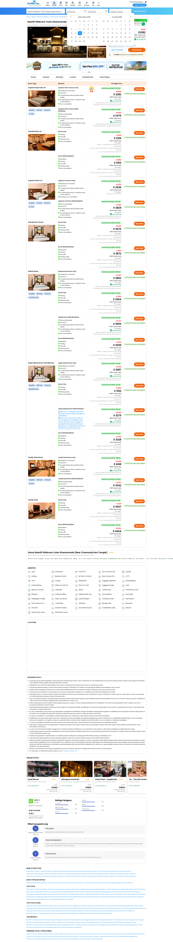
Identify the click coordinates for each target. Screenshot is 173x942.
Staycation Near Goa (87, 906)
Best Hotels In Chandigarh (67, 894)
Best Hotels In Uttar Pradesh (81, 892)
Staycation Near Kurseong (103, 913)
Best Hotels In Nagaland (135, 897)
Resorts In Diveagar (102, 922)
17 (88, 33)
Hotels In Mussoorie (114, 934)
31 (129, 41)
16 (84, 33)
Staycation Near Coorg (53, 906)
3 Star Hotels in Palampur (58, 16)
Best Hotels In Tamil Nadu (49, 899)
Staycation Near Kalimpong (87, 911)
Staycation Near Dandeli (103, 908)
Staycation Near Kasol (87, 913)
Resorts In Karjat (31, 920)
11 (92, 29)
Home (28, 16)
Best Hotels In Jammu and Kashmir (50, 889)
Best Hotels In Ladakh (104, 889)
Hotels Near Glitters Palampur (125, 874)
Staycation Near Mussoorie (35, 911)
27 (71, 41)
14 (75, 33)
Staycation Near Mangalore (106, 911)
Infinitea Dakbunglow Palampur (36, 883)
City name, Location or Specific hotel (39, 10)
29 (80, 41)
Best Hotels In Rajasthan (137, 889)
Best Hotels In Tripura (47, 892)
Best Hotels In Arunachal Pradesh (107, 894)
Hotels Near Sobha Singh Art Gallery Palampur (41, 874)
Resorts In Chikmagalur (116, 922)
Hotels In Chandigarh (33, 936)
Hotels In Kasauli (84, 939)
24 (88, 37)
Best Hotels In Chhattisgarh (35, 897)
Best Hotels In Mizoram (50, 894)
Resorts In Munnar (43, 920)
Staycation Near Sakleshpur (71, 906)
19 (96, 33)
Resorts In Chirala (64, 922)
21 (75, 37)
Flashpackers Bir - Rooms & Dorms (84, 883)
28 (76, 41)
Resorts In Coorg (130, 922)
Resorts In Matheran (112, 925)
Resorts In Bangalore (56, 920)
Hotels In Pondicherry (79, 936)
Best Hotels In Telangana (65, 899)
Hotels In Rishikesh (138, 934)
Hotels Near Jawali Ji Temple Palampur (39, 871)
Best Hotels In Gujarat (51, 897)
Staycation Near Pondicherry (124, 911)
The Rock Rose (67, 883)
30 (84, 41)
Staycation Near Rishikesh (69, 911)
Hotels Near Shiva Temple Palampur (119, 871)
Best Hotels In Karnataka (98, 897)
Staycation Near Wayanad (35, 908)
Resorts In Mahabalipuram (48, 925)
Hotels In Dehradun (97, 939)
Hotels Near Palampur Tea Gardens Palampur (65, 876)
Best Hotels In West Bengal (99, 892)
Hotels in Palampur (43, 16)
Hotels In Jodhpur (93, 936)
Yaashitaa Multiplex (116, 883)
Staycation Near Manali (134, 906)
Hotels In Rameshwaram (71, 939)
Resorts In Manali (62, 925)
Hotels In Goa (30, 939)
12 (96, 29)
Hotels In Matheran (105, 936)
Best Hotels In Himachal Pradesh (72, 889)
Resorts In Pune (137, 925)
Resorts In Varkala (75, 925)
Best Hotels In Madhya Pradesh (117, 897)
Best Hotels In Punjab (33, 899)
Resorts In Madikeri (99, 925)
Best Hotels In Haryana (66, 897)
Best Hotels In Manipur (133, 892)
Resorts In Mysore (76, 922)
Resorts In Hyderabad (71, 920)
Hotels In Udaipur (42, 934)
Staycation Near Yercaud (34, 913)
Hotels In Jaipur (31, 934)
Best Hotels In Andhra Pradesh (86, 894)
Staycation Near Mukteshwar (70, 913)
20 (71, 37)
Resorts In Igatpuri (84, 920)
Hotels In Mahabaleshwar (44, 939)
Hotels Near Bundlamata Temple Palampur (94, 876)
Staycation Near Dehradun (120, 908)
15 (80, 33)
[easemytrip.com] (34, 6)
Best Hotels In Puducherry (116, 892)
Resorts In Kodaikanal (74, 927)
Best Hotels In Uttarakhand (62, 892)
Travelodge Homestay (54, 883)
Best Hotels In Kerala (90, 889)
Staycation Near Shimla (86, 908)
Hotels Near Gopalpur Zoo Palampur (95, 871)
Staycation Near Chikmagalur (36, 906)
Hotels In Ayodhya (118, 936)
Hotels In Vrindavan (78, 934)
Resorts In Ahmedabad (46, 927)
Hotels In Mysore (66, 936)
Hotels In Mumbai (55, 936)
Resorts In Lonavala (32, 925)
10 (88, 29)
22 (80, 37)
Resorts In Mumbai (125, 925)
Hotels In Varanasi (101, 934)
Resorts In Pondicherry (114, 920)
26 (97, 37)
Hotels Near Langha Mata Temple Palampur (101, 874)
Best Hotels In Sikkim (32, 892)
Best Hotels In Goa (32, 889)
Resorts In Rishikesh (88, 922)
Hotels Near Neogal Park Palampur (37, 876)
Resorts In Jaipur (86, 925)
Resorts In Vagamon (51, 922)
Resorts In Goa (127, 920)
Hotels (34, 16)
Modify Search (139, 11)
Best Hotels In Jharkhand (82, 897)
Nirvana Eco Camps (102, 883)
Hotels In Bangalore (130, 936)
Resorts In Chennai (61, 927)
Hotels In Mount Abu (65, 934)
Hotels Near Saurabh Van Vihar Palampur (122, 876)
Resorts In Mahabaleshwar (35, 922)
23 (84, 37)
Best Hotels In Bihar (139, 894)
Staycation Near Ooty (102, 906)
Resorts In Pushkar (32, 927)
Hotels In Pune (57, 939)
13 (71, 33)
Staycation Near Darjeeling (118, 906)
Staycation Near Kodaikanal (69, 908)
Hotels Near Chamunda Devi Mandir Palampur (67, 871)
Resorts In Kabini (138, 920)
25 (92, 37)
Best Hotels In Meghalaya (34, 894)
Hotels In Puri (45, 936)
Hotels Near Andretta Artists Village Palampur (71, 874)
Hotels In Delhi (90, 934)
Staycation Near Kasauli (52, 908)
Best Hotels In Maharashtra (120, 889)
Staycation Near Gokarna (137, 908)
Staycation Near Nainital (52, 911)
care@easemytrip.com (69, 751)
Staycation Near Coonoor (51, 913)
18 (92, 33)
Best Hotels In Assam (125, 894)
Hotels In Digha (53, 934)
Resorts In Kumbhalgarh (99, 920)
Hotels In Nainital (126, 934)
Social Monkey (127, 883)
